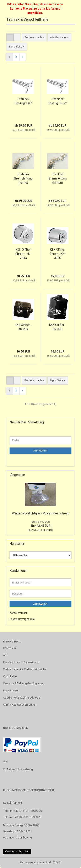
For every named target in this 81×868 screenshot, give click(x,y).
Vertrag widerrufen (17, 851)
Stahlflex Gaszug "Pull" (23, 101)
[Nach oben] (69, 862)
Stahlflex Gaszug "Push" (57, 101)
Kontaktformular (13, 802)
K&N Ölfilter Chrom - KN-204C (23, 254)
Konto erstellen (19, 612)
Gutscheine (10, 676)
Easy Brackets (11, 690)
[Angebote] (70, 475)
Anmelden (40, 450)
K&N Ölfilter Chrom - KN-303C (57, 254)
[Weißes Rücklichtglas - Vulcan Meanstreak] (40, 494)
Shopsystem (27, 862)
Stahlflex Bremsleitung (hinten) (58, 178)
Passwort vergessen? (22, 619)
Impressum (10, 648)
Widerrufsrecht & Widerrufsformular (24, 669)
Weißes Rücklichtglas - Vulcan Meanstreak (40, 513)
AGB (5, 655)
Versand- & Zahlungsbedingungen (23, 683)
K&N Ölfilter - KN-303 (57, 327)
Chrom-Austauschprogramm (20, 704)
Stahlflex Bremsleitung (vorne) (23, 178)
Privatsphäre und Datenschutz (21, 662)
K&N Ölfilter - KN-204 (23, 327)
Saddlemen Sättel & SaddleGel (21, 697)
